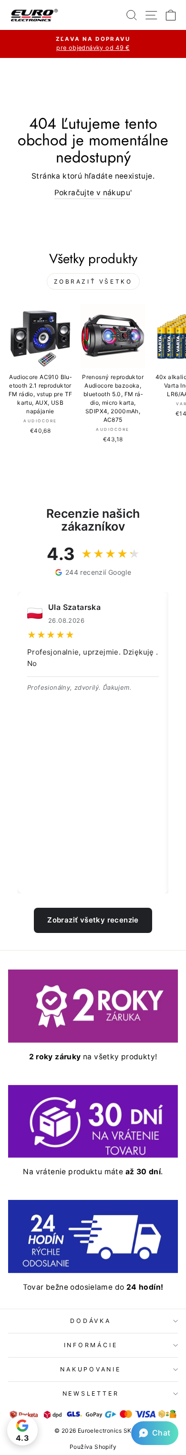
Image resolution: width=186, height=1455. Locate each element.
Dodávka (90, 1320)
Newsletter (90, 1393)
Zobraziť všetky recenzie (92, 919)
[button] (154, 1433)
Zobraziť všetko (93, 281)
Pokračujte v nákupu (92, 192)
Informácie (91, 1345)
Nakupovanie (90, 1369)
